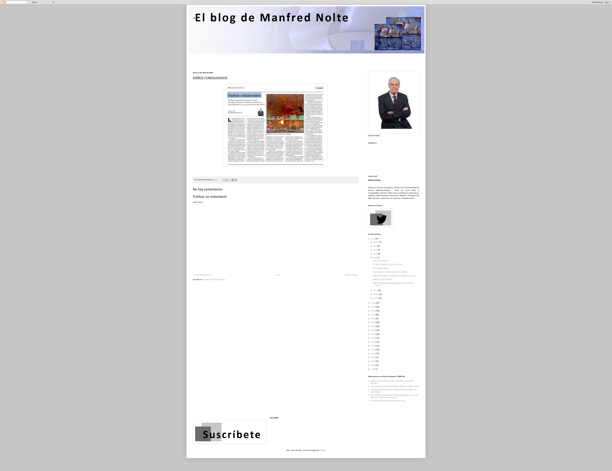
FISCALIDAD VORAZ (380, 268)
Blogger (323, 450)
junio (375, 250)
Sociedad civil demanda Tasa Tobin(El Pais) (388, 401)
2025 (373, 303)
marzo (376, 290)
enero (376, 298)
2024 (373, 307)
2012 (373, 354)
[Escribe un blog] (226, 179)
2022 (373, 315)
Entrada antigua (351, 275)
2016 (373, 338)
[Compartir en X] (229, 179)
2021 (373, 319)
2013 (373, 350)
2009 (373, 365)
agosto (376, 242)
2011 (373, 358)
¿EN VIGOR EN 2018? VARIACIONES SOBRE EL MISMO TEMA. (395, 387)
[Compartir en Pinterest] (235, 179)
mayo (375, 254)
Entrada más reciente (202, 275)
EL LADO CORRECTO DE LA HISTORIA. (388, 265)
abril (375, 258)
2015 (373, 342)
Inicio (278, 275)
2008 (373, 369)
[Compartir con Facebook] (232, 179)
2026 (373, 239)
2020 (373, 322)
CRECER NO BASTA (380, 261)
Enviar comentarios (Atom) (214, 280)
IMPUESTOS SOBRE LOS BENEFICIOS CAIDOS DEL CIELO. (395, 276)
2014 (373, 346)
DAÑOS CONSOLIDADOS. (383, 280)
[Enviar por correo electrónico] (223, 179)
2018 (373, 330)
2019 (373, 326)
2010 (373, 361)
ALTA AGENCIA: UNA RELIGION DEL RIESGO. (390, 272)
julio (375, 246)
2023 (373, 311)
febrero (376, 294)
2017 (373, 334)
